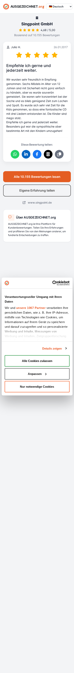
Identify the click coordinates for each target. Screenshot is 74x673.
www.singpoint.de (39, 202)
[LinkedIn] (26, 154)
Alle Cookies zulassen (37, 361)
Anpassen (35, 373)
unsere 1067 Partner (31, 307)
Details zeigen (52, 348)
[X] (48, 154)
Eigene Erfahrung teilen (37, 190)
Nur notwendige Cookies (37, 386)
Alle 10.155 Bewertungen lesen (37, 177)
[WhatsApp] (15, 154)
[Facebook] (37, 154)
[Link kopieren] (59, 154)
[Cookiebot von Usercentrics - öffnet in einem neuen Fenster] (52, 283)
